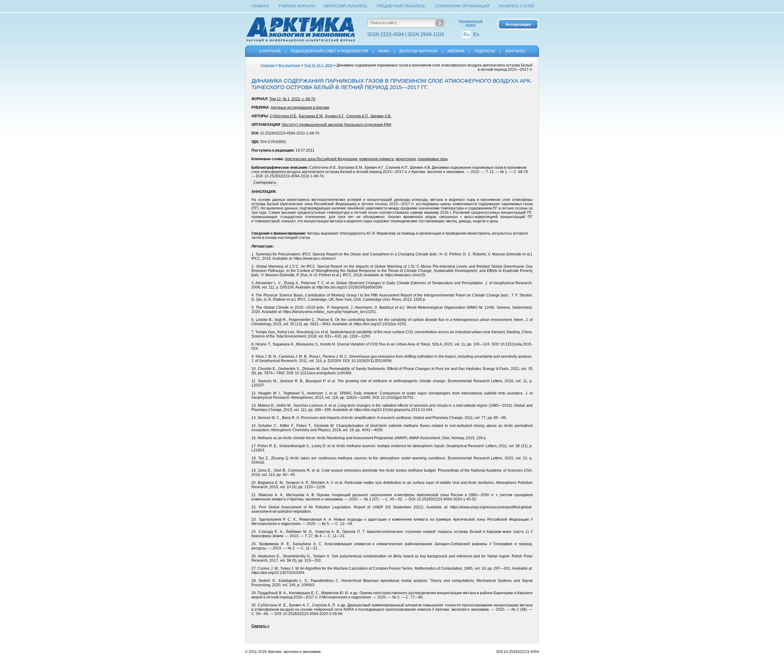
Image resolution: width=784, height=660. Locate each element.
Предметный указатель (401, 6)
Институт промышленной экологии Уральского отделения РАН (336, 125)
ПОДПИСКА (484, 51)
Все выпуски (289, 65)
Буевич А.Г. (335, 116)
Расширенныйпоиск (471, 23)
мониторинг (406, 159)
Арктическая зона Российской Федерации (321, 159)
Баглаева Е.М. (311, 116)
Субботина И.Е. (283, 116)
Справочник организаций (462, 6)
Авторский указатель (346, 6)
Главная (260, 6)
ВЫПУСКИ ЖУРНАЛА (418, 51)
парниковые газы (433, 159)
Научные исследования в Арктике (300, 107)
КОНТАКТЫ (515, 51)
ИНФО (383, 51)
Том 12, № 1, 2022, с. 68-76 (292, 99)
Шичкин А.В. (381, 116)
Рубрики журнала (297, 6)
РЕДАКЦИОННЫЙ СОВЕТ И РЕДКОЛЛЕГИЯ (329, 51)
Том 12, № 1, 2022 (318, 65)
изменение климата (376, 159)
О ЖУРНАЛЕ (270, 51)
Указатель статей (516, 6)
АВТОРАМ (455, 51)
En (476, 34)
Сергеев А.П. (357, 116)
